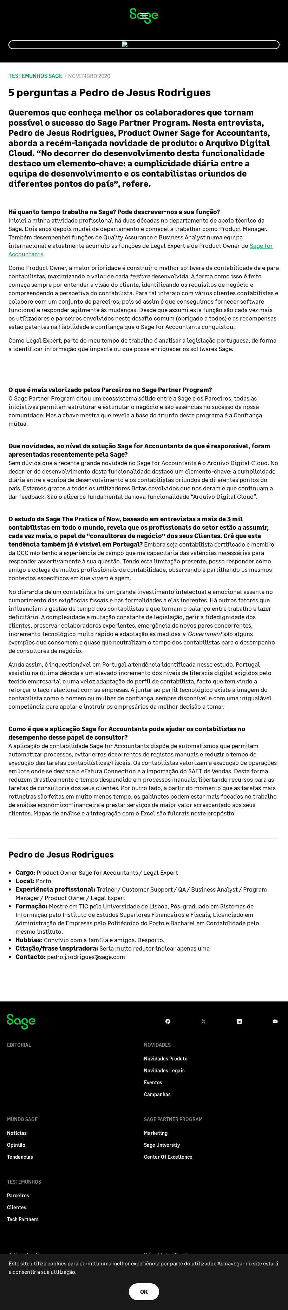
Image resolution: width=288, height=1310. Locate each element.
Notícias (17, 1133)
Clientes (16, 1207)
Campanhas (157, 1094)
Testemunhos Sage (35, 76)
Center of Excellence (168, 1157)
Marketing (156, 1133)
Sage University (162, 1145)
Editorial (19, 1045)
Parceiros (18, 1195)
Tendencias (20, 1157)
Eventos (153, 1082)
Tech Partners (23, 1219)
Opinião (16, 1145)
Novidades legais (164, 1070)
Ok (144, 1291)
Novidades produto (166, 1058)
